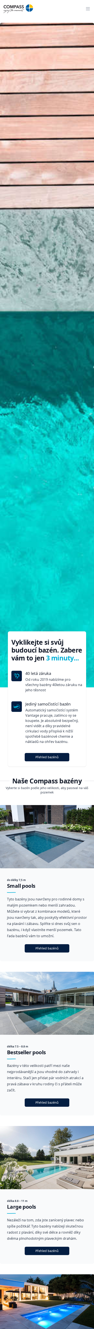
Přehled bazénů (47, 757)
